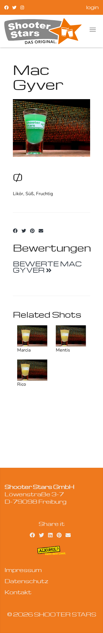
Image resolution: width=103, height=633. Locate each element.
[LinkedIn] (50, 534)
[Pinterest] (32, 231)
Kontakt (18, 592)
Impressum (23, 569)
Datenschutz (26, 581)
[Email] (41, 231)
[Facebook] (6, 7)
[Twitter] (14, 7)
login (92, 7)
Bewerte (47, 266)
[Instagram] (22, 7)
